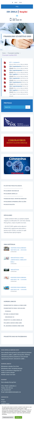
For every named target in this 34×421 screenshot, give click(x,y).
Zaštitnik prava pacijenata (13, 185)
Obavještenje (15, 269)
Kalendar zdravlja (11, 193)
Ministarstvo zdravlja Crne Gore (15, 305)
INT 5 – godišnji (13, 90)
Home (4, 53)
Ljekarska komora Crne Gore (14, 325)
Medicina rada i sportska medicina (16, 198)
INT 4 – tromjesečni (14, 62)
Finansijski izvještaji (13, 53)
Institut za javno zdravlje (13, 320)
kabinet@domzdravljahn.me (13, 392)
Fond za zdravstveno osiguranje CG (11, 370)
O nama (3, 401)
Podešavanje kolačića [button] (8, 417)
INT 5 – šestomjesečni (15, 82)
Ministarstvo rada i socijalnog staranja (11, 368)
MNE (16, 2)
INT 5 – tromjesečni (14, 78)
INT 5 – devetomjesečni (15, 86)
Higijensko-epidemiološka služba (15, 201)
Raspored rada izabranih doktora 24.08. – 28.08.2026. (19, 249)
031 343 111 (17, 20)
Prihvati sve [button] (18, 417)
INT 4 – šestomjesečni (15, 66)
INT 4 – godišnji (13, 74)
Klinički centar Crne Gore (13, 323)
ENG (20, 2)
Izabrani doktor (5, 403)
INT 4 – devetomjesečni (15, 70)
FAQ (17, 6)
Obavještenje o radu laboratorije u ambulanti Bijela (19, 259)
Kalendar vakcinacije (12, 190)
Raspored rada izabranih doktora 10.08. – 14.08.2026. (19, 288)
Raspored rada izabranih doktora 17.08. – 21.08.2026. (19, 278)
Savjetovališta (10, 204)
